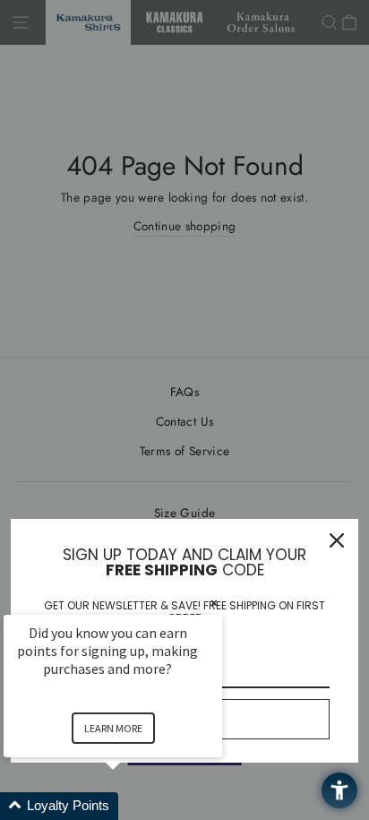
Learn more (113, 728)
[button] (134, 806)
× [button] (214, 602)
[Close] (336, 540)
